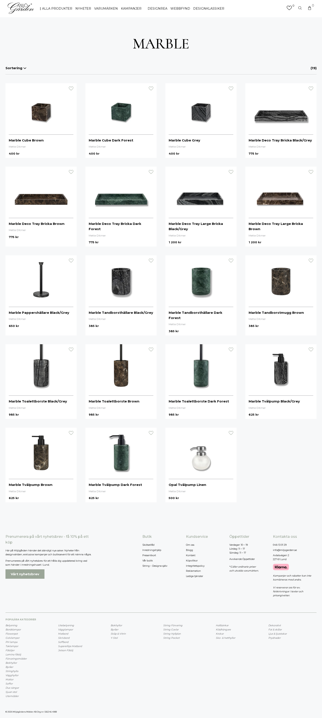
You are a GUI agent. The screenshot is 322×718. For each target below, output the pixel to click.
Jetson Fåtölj (65, 650)
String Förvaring (172, 625)
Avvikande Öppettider (242, 559)
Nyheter (83, 9)
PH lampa (11, 642)
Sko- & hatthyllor (225, 637)
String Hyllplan (172, 633)
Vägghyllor (11, 675)
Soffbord (63, 642)
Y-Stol (114, 637)
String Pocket (171, 637)
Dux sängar (12, 687)
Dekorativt (274, 625)
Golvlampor (12, 637)
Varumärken (106, 9)
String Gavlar (171, 629)
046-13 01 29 (280, 544)
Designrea (157, 9)
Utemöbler (12, 696)
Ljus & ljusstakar (277, 633)
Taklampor (11, 646)
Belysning (11, 625)
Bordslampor (13, 629)
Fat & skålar (275, 629)
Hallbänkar (222, 625)
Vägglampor (65, 629)
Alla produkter (57, 9)
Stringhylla (11, 671)
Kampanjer (131, 9)
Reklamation (193, 570)
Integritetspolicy (195, 565)
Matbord (63, 633)
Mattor (9, 679)
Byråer (9, 667)
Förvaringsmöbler (16, 658)
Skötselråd (148, 544)
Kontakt (190, 555)
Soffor (9, 683)
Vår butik (147, 560)
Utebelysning (66, 625)
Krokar (220, 633)
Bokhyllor (11, 662)
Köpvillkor (192, 560)
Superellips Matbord (70, 646)
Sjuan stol (11, 691)
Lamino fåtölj (13, 654)
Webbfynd (180, 9)
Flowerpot (11, 633)
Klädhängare (223, 629)
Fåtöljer (9, 650)
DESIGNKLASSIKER (208, 9)
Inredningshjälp (151, 550)
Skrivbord (63, 637)
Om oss (190, 544)
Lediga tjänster (194, 576)
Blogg (189, 550)
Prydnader (274, 637)
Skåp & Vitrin (118, 633)
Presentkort (149, 555)
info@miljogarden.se (285, 550)
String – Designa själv (154, 565)
